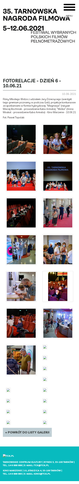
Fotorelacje (19, 81)
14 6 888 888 (15, 465)
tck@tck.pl (41, 465)
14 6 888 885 (15, 473)
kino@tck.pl (42, 473)
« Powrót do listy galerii (27, 432)
